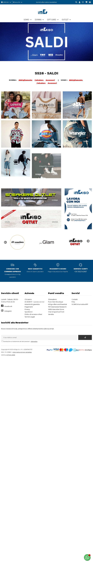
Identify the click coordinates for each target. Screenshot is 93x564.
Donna (38, 20)
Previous (5, 242)
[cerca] (75, 2)
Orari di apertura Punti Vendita (56, 313)
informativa (34, 341)
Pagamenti (29, 307)
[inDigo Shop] (46, 16)
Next (88, 241)
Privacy (27, 309)
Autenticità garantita (32, 304)
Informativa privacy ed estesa (22, 352)
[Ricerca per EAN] (89, 2)
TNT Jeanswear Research (57, 307)
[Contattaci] (82, 2)
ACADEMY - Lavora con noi (34, 302)
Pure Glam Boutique (55, 302)
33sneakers (52, 299)
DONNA (24, 112)
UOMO (7, 112)
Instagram (8, 311)
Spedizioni (28, 312)
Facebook (8, 306)
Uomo (26, 20)
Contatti (75, 299)
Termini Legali (30, 317)
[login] (78, 2)
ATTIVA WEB (10, 355)
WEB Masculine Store (56, 309)
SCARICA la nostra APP (80, 304)
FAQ (73, 302)
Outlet (65, 20)
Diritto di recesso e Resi (33, 314)
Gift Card (51, 20)
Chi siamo (28, 299)
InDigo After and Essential (57, 304)
